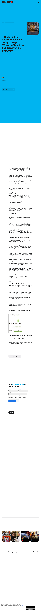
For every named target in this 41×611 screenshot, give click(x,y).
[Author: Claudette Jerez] (12, 540)
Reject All (30, 607)
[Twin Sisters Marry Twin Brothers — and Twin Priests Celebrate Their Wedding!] (6, 536)
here (26, 312)
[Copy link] (13, 89)
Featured (11, 22)
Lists (13, 22)
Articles (3, 22)
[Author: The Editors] (22, 540)
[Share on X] (10, 89)
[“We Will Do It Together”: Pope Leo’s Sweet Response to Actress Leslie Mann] (15, 536)
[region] (20, 607)
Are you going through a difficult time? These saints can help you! (34, 552)
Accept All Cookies (30, 609)
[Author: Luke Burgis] (3, 77)
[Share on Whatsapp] (6, 89)
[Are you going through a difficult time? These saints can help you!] (34, 536)
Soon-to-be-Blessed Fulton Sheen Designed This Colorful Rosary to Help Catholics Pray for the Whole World (25, 553)
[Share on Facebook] (3, 89)
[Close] (40, 607)
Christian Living (7, 22)
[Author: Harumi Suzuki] (3, 540)
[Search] (36, 2)
